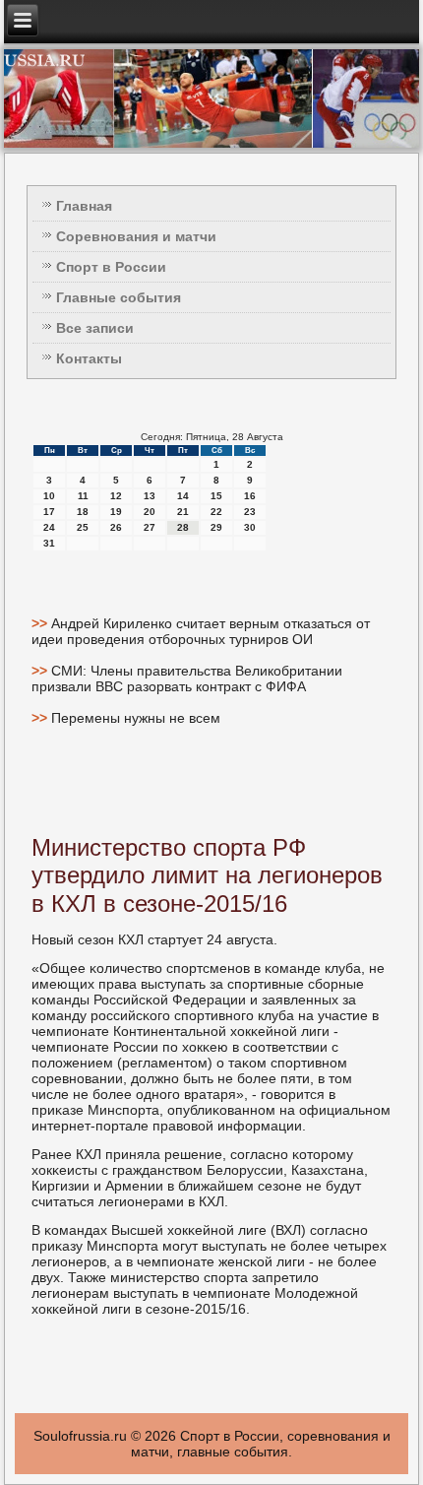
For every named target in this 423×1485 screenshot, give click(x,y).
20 (149, 511)
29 (216, 527)
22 (216, 511)
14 (183, 495)
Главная (84, 206)
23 (250, 511)
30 (250, 527)
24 (49, 527)
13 (149, 495)
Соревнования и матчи (136, 236)
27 (149, 527)
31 (49, 543)
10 (49, 495)
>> (41, 623)
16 (250, 495)
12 (116, 495)
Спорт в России (111, 267)
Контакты (89, 358)
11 (83, 495)
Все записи (95, 328)
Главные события (118, 297)
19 (116, 511)
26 (116, 527)
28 (183, 527)
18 (83, 511)
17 (49, 511)
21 (183, 511)
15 (216, 495)
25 (83, 527)
